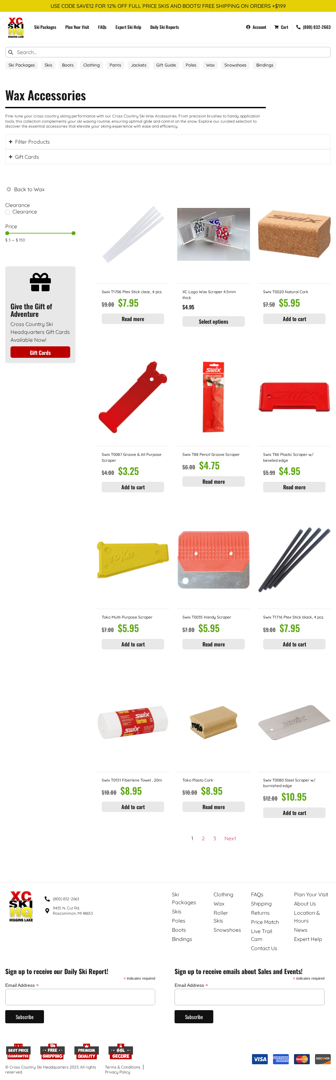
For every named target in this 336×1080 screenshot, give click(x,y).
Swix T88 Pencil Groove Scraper (211, 454)
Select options (213, 321)
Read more (133, 319)
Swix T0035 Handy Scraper (206, 617)
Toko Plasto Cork (197, 780)
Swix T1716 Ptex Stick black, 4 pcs (293, 617)
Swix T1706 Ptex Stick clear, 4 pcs (132, 291)
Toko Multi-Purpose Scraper (127, 617)
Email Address (22, 985)
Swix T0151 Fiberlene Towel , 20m (132, 780)
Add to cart (294, 319)
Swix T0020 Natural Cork (285, 291)
